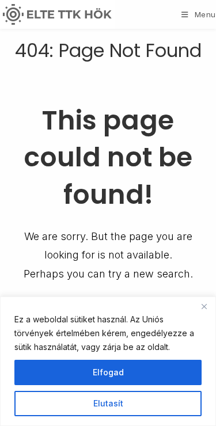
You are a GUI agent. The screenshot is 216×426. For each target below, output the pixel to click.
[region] (108, 361)
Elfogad (108, 372)
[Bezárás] (204, 306)
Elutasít (108, 403)
